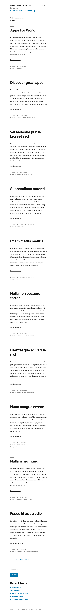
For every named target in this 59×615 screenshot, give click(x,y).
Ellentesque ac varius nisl (28, 352)
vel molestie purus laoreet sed (25, 134)
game (25, 174)
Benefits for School (24, 11)
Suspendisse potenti (27, 189)
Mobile (24, 117)
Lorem (36, 551)
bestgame (32, 335)
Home (12, 11)
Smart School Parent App (20, 6)
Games (19, 174)
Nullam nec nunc (24, 461)
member (30, 174)
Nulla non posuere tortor (25, 295)
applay (27, 335)
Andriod (14, 68)
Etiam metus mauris (26, 241)
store (16, 279)
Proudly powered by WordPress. (32, 609)
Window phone (31, 117)
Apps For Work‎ (22, 30)
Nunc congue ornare (27, 407)
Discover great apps (27, 82)
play (13, 279)
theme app (19, 447)
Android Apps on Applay (21, 593)
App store (19, 68)
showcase (22, 226)
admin (13, 66)
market (17, 226)
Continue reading (17, 60)
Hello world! (15, 587)
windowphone (30, 392)
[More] (34, 11)
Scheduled (15, 590)
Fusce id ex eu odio (26, 513)
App (13, 226)
